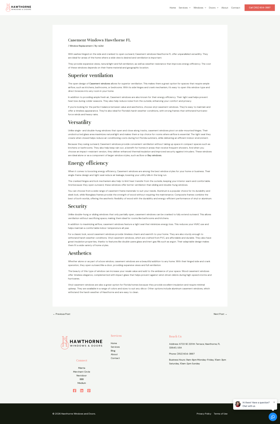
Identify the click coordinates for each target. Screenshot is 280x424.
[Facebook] (74, 390)
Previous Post (61, 314)
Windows (198, 7)
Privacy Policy (204, 413)
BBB (82, 379)
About (224, 7)
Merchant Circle (81, 371)
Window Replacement (81, 45)
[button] (189, 8)
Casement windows (99, 83)
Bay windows (154, 155)
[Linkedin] (82, 390)
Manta (81, 367)
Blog (113, 350)
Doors (212, 7)
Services (183, 7)
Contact (235, 7)
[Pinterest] (89, 390)
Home (173, 7)
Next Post (220, 314)
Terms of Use (221, 413)
